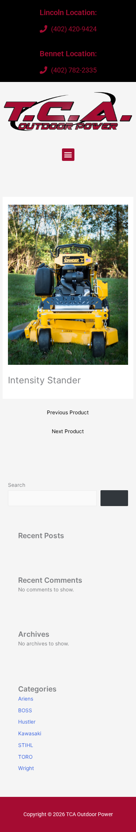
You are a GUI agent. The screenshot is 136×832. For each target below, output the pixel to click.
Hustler (27, 722)
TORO (25, 757)
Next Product (68, 431)
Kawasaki (29, 733)
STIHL (25, 745)
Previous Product (68, 412)
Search (16, 485)
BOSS (25, 710)
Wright (26, 768)
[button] (68, 154)
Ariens (25, 699)
